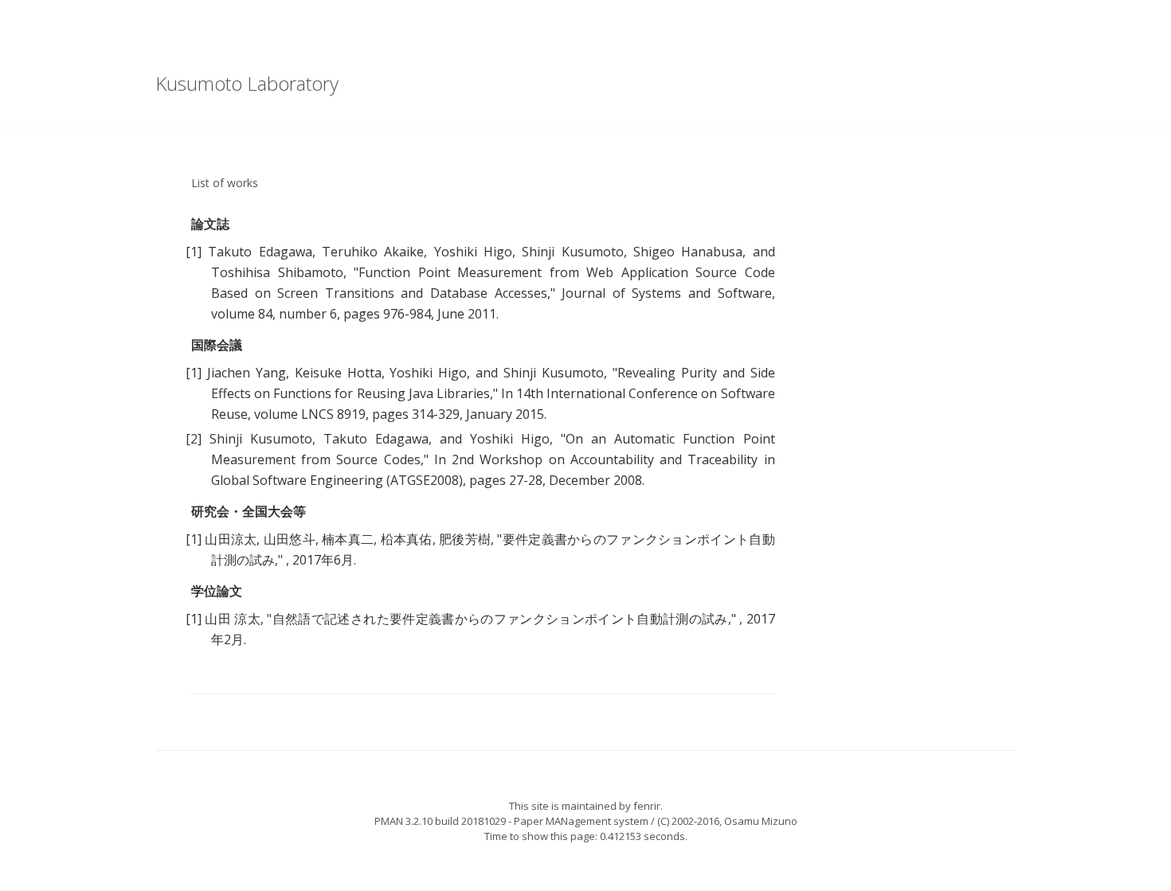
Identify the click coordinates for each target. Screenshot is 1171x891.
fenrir (646, 806)
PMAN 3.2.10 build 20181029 (440, 821)
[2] (194, 438)
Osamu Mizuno (760, 821)
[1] (194, 251)
